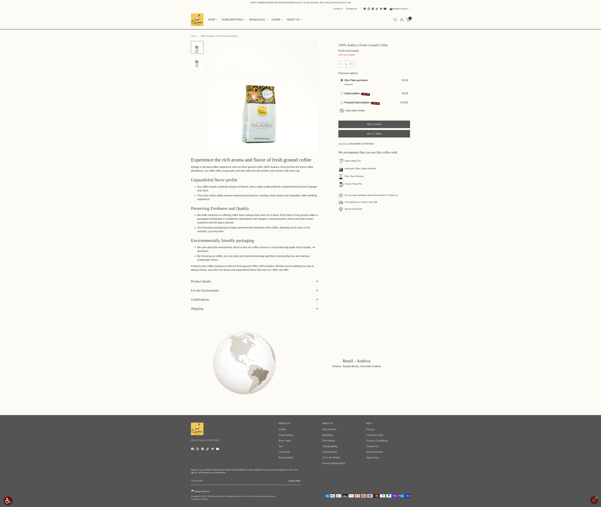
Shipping (343, 143)
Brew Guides (286, 457)
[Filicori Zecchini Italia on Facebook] (364, 8)
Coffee (282, 429)
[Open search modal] (395, 20)
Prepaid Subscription (361, 102)
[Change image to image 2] (197, 61)
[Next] (359, 2)
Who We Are (329, 429)
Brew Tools (285, 440)
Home (194, 36)
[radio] (341, 80)
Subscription (356, 93)
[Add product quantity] (351, 64)
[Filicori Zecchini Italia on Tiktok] (376, 8)
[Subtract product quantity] (341, 64)
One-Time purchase (356, 80)
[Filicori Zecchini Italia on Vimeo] (381, 8)
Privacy (370, 429)
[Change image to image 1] (197, 47)
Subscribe (294, 481)
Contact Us (372, 446)
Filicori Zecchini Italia (216, 496)
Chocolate (284, 452)
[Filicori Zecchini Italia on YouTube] (385, 8)
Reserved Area (374, 452)
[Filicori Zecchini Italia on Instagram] (368, 8)
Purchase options (348, 73)
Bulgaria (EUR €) (400, 9)
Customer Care (374, 435)
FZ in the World (330, 457)
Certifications (329, 452)
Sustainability (329, 446)
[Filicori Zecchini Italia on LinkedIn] (372, 8)
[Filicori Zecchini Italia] (197, 19)
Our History (328, 440)
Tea (281, 446)
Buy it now (374, 133)
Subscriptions (286, 435)
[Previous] (241, 2)
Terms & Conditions (377, 440)
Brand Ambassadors (333, 463)
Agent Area (372, 457)
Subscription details (355, 110)
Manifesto (327, 435)
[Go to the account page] (402, 20)
